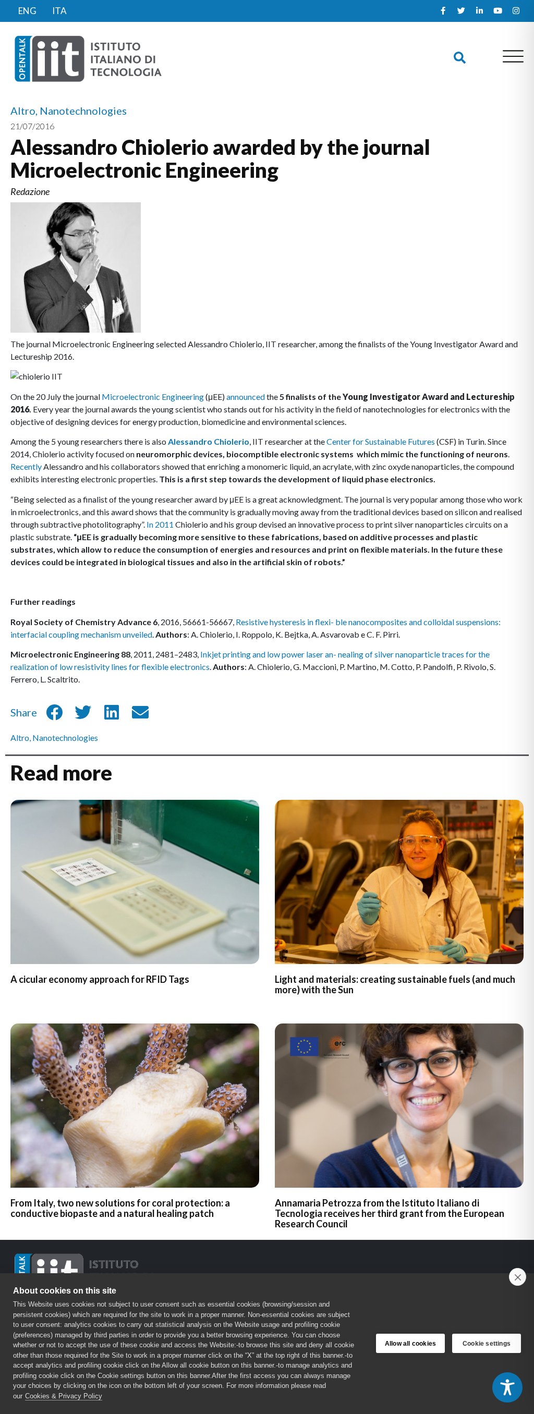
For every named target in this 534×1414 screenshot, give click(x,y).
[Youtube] (497, 11)
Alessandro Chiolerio (208, 441)
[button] (459, 58)
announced (245, 396)
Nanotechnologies (65, 737)
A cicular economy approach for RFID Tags (99, 979)
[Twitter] (461, 11)
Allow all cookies (410, 1343)
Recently (26, 466)
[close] (517, 1277)
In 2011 (160, 524)
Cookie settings (487, 1343)
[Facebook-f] (443, 11)
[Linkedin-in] (479, 11)
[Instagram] (516, 11)
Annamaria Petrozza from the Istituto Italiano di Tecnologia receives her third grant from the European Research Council (389, 1213)
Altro (19, 737)
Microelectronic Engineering (153, 396)
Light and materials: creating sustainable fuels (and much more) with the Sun (395, 984)
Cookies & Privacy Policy (63, 1396)
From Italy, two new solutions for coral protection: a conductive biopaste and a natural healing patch (120, 1208)
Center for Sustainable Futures (380, 441)
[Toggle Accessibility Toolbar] (507, 1387)
